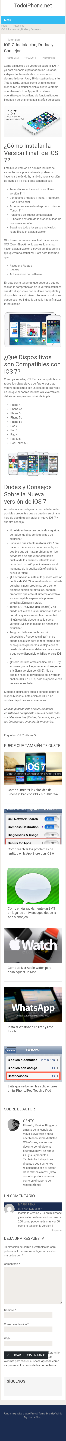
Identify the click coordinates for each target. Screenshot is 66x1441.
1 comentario (48, 57)
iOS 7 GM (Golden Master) (34, 607)
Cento (28, 1121)
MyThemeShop (32, 1417)
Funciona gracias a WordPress (20, 1413)
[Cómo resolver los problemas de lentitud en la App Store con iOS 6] (33, 826)
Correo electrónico (16, 1324)
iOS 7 (55, 65)
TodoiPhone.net (33, 5)
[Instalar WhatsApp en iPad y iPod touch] (33, 1004)
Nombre (10, 1310)
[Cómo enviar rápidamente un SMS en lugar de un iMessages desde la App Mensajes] (33, 886)
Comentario (12, 1264)
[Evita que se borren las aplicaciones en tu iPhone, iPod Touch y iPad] (33, 1064)
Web (7, 1338)
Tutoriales (18, 25)
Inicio (4, 25)
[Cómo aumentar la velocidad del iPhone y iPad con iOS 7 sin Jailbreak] (33, 768)
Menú (7, 20)
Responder (57, 1230)
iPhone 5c (16, 417)
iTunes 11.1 (15, 180)
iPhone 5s (16, 421)
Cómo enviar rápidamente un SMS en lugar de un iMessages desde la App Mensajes (32, 913)
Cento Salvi (13, 57)
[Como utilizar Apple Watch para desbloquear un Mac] (33, 945)
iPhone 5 (30, 735)
